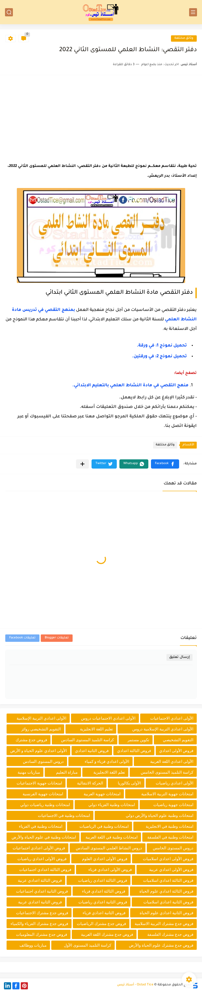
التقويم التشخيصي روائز (41, 729)
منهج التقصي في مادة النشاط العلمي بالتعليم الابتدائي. (130, 385)
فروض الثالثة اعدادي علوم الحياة (166, 891)
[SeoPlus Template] (195, 985)
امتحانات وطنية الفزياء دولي (111, 804)
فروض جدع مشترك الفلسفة (170, 934)
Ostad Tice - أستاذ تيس (135, 985)
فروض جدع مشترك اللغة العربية (107, 934)
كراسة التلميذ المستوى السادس (87, 740)
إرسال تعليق (179, 657)
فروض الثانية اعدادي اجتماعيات (42, 891)
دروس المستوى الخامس (173, 848)
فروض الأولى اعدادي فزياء (110, 869)
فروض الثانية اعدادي (92, 750)
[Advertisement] (101, 117)
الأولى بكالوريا (129, 783)
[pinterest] (24, 985)
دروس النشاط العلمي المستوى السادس (109, 848)
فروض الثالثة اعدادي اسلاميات (168, 880)
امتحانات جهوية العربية (102, 794)
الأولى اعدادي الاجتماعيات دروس (108, 718)
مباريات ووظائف (33, 945)
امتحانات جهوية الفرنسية (43, 794)
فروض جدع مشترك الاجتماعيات (42, 913)
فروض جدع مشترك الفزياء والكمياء (39, 923)
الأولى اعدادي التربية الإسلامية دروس (162, 729)
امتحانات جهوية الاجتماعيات (39, 783)
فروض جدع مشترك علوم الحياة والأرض (161, 945)
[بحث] (9, 12)
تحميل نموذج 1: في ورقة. (162, 345)
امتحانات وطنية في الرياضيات (104, 826)
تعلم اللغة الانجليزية (109, 772)
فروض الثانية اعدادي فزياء (104, 913)
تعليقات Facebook (22, 638)
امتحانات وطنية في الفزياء (40, 826)
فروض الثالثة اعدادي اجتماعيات (45, 869)
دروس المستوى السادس (43, 761)
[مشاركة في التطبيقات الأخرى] (82, 464)
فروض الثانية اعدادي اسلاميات (168, 902)
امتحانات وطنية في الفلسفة (170, 837)
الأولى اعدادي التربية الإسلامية (41, 718)
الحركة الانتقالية (90, 783)
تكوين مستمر (138, 740)
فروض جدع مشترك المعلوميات (41, 934)
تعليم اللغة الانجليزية (96, 729)
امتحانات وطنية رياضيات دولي (45, 804)
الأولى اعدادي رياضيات (174, 783)
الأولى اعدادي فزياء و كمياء (107, 761)
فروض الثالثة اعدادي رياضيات (102, 880)
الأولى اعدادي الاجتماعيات (171, 718)
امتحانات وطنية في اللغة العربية (111, 837)
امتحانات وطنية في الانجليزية (169, 826)
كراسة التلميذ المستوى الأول (87, 945)
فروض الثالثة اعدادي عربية (40, 880)
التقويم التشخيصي (178, 740)
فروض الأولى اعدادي (176, 750)
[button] (165, 464)
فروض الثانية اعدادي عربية (40, 902)
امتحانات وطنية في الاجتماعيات (64, 815)
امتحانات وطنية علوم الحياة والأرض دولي (159, 815)
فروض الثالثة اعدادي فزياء (103, 891)
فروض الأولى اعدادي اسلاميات (168, 858)
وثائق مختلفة (183, 38)
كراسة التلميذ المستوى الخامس (167, 772)
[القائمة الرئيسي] (193, 12)
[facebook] (15, 985)
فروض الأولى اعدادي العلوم (104, 858)
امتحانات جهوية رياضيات (173, 804)
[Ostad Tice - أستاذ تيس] (101, 12)
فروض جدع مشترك (31, 740)
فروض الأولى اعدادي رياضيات (42, 858)
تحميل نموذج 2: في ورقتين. (159, 356)
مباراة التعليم (67, 772)
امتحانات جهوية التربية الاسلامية (167, 794)
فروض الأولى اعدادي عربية (171, 869)
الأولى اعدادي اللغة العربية (171, 761)
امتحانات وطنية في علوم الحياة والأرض (44, 837)
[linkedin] (7, 985)
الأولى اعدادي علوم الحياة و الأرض (38, 750)
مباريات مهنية (29, 772)
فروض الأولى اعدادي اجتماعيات (39, 848)
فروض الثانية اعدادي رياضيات (102, 902)
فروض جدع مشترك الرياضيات (101, 923)
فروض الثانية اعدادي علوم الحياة (166, 913)
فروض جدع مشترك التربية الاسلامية (164, 923)
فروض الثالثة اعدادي (134, 750)
